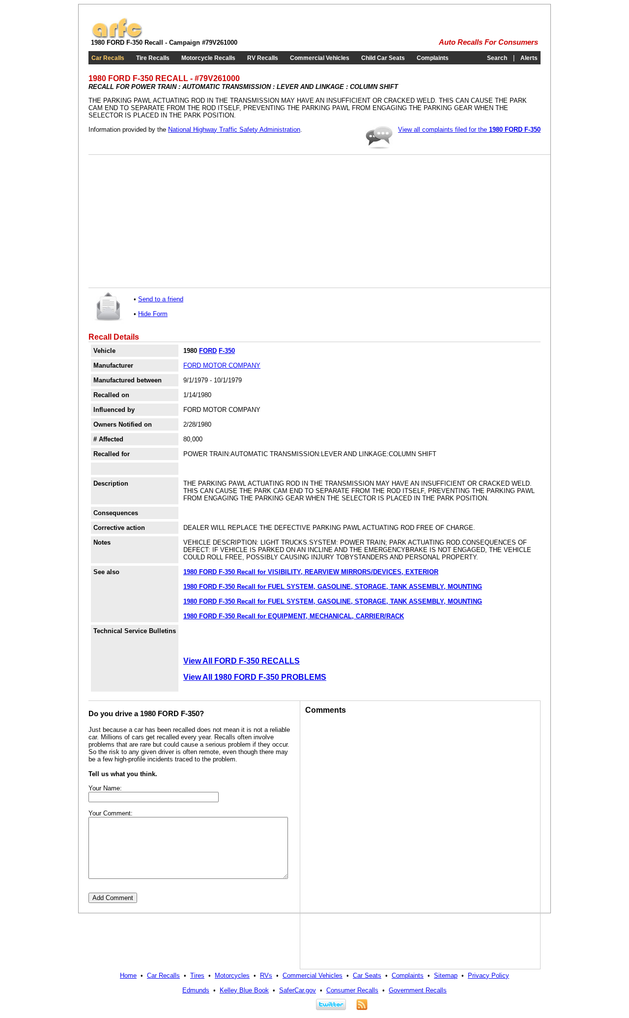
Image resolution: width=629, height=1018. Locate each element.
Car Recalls (107, 58)
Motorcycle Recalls (208, 58)
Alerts (529, 58)
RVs (266, 975)
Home (128, 975)
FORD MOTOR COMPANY (221, 365)
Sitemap (445, 975)
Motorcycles (232, 975)
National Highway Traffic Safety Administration (234, 129)
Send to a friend (160, 299)
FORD (208, 350)
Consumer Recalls (352, 990)
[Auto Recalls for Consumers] (117, 36)
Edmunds (195, 990)
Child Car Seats (383, 58)
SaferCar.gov (297, 990)
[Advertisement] (167, 221)
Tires (197, 975)
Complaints (433, 58)
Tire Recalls (153, 58)
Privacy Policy (488, 975)
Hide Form (153, 314)
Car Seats (367, 975)
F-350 (227, 350)
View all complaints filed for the (469, 129)
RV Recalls (262, 58)
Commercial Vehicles (319, 58)
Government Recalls (418, 990)
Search (497, 58)
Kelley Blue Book (244, 990)
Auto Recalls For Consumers (488, 42)
